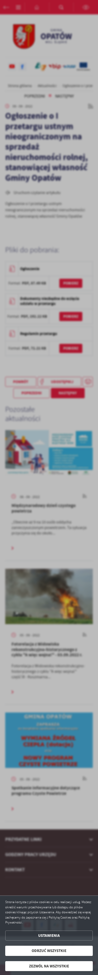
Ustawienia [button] (49, 935)
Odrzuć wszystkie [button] (49, 950)
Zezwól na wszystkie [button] (49, 966)
